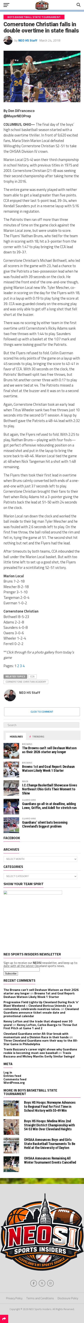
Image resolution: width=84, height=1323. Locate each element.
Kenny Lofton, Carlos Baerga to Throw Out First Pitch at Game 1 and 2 (40, 1026)
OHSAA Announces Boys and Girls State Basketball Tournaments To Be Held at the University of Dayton (49, 1143)
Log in (8, 1072)
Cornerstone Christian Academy (26, 682)
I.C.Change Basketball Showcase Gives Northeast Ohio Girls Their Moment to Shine (49, 789)
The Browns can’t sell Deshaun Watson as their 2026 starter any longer (49, 750)
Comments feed (15, 1079)
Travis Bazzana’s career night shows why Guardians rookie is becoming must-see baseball (40, 1051)
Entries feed (12, 1075)
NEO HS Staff (27, 40)
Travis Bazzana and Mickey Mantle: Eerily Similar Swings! (39, 1054)
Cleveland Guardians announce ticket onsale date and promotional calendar (41, 1012)
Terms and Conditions (40, 1298)
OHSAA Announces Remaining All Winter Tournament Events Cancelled (50, 1160)
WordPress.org (14, 1082)
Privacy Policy (14, 1298)
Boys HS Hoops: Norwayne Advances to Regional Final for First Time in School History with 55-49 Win (49, 1106)
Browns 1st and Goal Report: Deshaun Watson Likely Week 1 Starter (48, 769)
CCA (32, 676)
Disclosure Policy (68, 1298)
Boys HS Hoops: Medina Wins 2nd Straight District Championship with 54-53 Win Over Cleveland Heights (49, 1125)
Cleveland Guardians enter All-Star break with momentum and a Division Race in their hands (36, 1035)
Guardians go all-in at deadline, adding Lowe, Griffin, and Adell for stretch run (49, 806)
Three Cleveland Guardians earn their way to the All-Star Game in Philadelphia (41, 1042)
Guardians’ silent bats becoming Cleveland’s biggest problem (44, 824)
